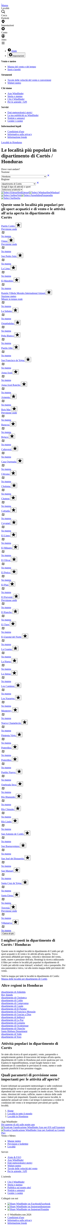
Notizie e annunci (16, 118)
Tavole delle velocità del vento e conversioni (29, 80)
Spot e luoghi (14, 69)
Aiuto (14, 51)
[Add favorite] (18, 225)
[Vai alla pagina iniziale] (1, 2)
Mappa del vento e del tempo (21, 66)
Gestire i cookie (15, 121)
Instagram (45, 1206)
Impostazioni (18, 56)
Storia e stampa (14, 96)
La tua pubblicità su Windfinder (22, 115)
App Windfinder (15, 93)
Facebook (45, 1203)
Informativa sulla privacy (19, 134)
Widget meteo (14, 83)
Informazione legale (17, 137)
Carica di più (8, 933)
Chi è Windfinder (15, 99)
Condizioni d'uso (15, 131)
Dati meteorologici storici (19, 112)
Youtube (45, 1209)
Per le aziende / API (17, 102)
